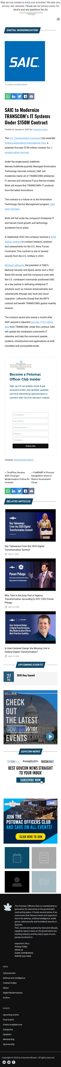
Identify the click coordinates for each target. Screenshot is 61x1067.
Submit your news (23, 956)
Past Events (8, 1019)
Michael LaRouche (14, 265)
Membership (8, 1039)
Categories (8, 1029)
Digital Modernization (24, 460)
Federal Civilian (10, 983)
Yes (42, 9)
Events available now (12, 1024)
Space (6, 988)
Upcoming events (11, 1015)
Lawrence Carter (40, 129)
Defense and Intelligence (14, 978)
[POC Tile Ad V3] (30, 821)
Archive (6, 997)
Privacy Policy (21, 946)
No (46, 9)
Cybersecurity (9, 973)
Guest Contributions (24, 953)
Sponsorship (9, 1044)
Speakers (7, 1034)
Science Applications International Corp (25, 143)
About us (19, 950)
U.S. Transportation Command (25, 138)
